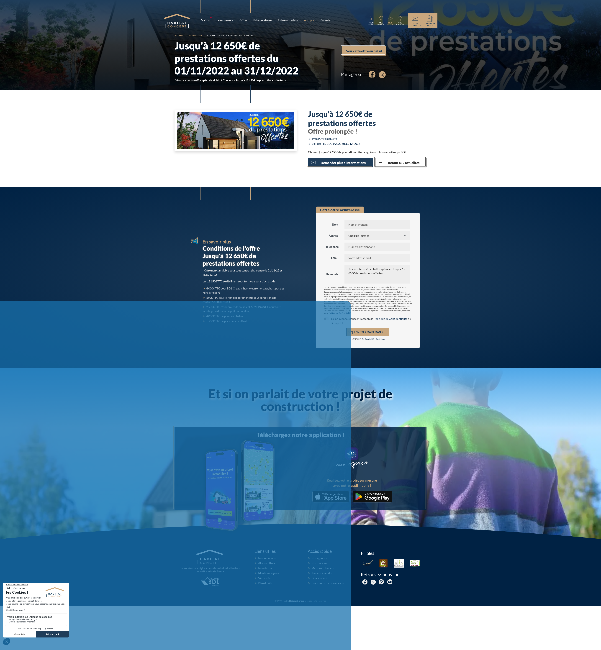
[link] (371, 20)
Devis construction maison (327, 583)
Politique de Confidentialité (340, 313)
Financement (319, 578)
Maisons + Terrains (322, 568)
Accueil (179, 35)
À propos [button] (310, 19)
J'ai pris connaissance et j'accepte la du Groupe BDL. (371, 321)
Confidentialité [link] (368, 339)
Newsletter (265, 568)
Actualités (195, 35)
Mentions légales (268, 573)
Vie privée (264, 578)
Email (334, 258)
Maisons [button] (207, 19)
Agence (333, 235)
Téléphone (332, 246)
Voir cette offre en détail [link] (364, 51)
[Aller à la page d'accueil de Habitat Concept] (181, 20)
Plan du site (265, 583)
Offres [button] (243, 20)
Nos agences (319, 558)
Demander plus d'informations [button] (343, 163)
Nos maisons (319, 563)
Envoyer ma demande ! (369, 331)
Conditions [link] (380, 339)
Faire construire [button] (262, 20)
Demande (332, 274)
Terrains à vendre (321, 573)
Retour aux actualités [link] (403, 163)
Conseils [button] (326, 19)
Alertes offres (266, 563)
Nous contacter (267, 558)
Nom (335, 224)
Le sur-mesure (225, 20)
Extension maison (288, 20)
